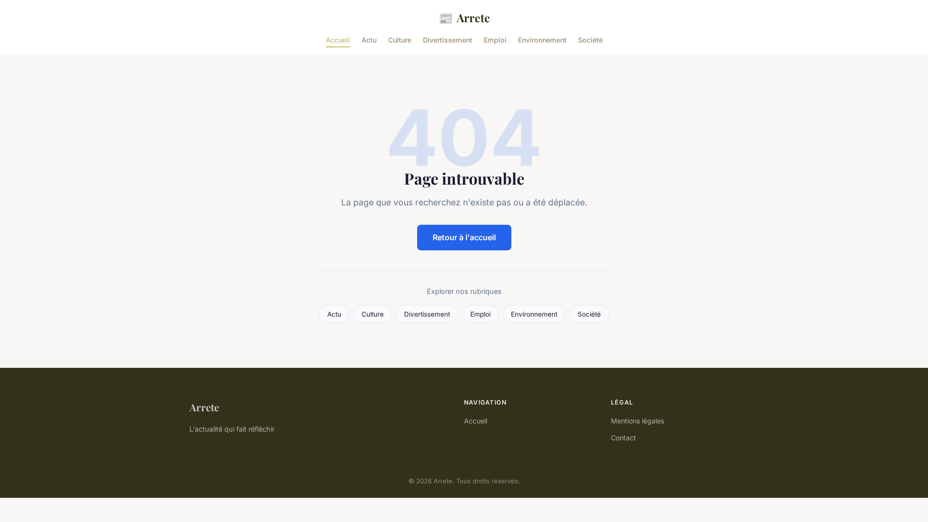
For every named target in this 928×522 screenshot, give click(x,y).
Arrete (464, 17)
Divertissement (447, 40)
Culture (399, 40)
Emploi (495, 40)
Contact (623, 438)
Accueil (338, 40)
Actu (369, 40)
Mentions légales (637, 421)
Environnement (542, 40)
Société (590, 40)
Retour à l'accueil (464, 237)
